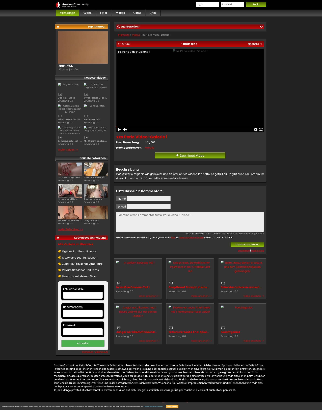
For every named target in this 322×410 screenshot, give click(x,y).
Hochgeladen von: (129, 148)
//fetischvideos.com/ (76, 5)
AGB (173, 237)
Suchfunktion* (130, 27)
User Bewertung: (128, 142)
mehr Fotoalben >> (70, 229)
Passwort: (69, 325)
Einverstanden (172, 406)
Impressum (244, 250)
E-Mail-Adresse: (73, 289)
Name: (122, 199)
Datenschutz (257, 250)
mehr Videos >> (68, 150)
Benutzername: (73, 307)
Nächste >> (255, 44)
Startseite (123, 35)
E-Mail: (122, 207)
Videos (136, 35)
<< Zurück (124, 44)
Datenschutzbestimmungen (191, 237)
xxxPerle (149, 148)
